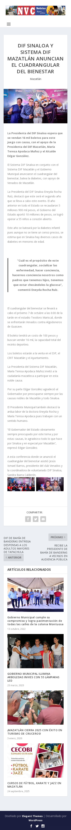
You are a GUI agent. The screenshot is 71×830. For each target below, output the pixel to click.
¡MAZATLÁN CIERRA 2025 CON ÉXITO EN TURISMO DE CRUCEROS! (34, 731)
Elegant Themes (32, 816)
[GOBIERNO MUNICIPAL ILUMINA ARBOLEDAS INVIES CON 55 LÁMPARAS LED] (35, 651)
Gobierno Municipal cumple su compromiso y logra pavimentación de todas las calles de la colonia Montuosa (35, 620)
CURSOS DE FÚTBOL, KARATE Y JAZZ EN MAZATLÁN (34, 784)
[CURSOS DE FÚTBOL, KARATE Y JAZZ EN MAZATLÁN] (35, 760)
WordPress (35, 820)
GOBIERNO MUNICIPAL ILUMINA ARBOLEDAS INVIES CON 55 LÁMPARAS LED (33, 677)
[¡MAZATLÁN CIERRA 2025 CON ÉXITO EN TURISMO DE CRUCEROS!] (35, 707)
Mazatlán (35, 79)
